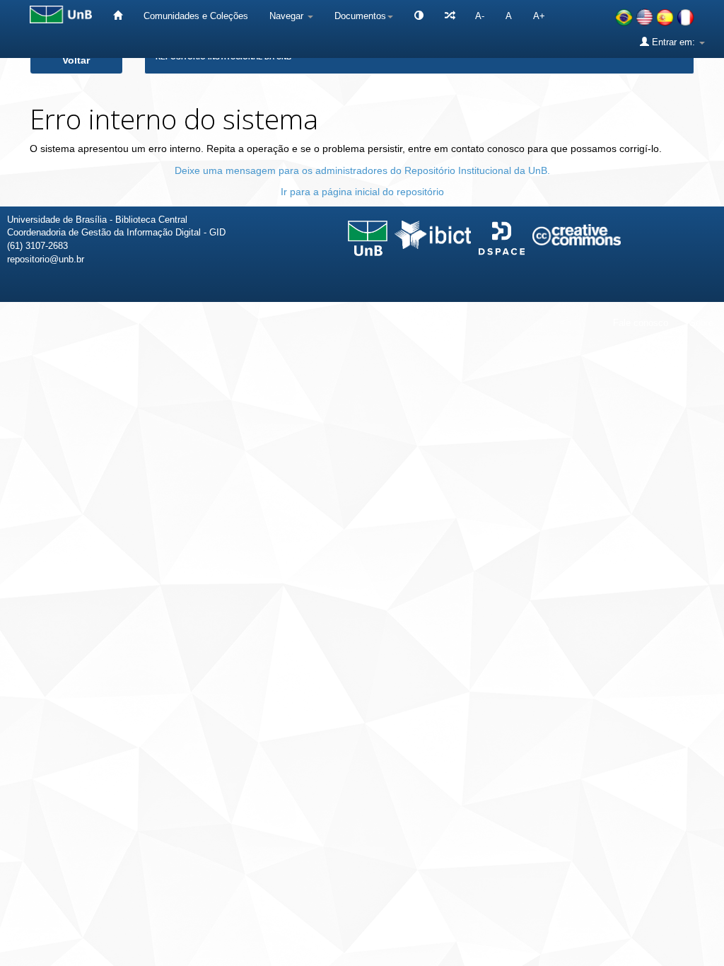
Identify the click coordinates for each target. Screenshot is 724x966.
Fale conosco (640, 323)
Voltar (76, 60)
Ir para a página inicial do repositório (362, 191)
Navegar (287, 16)
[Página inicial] (118, 16)
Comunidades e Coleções (196, 16)
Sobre (701, 323)
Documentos (360, 16)
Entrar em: (673, 42)
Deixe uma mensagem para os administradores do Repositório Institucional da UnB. (362, 170)
